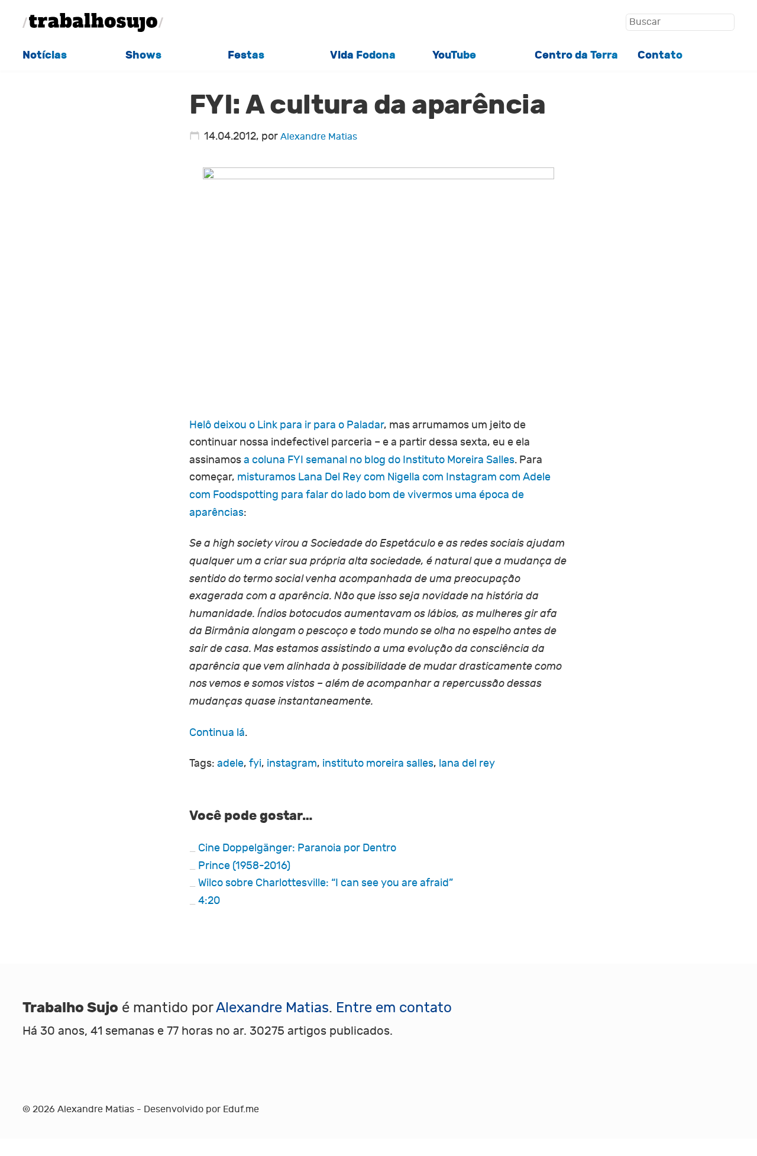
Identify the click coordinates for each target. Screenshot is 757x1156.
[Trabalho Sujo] (92, 22)
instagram (292, 763)
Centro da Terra (576, 55)
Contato (660, 55)
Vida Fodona (363, 55)
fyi (255, 763)
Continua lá (217, 732)
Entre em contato (394, 1008)
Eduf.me (241, 1109)
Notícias (44, 55)
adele (230, 763)
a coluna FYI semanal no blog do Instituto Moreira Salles (379, 460)
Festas (246, 55)
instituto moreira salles (378, 763)
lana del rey (467, 763)
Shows (143, 55)
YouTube (454, 55)
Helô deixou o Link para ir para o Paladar (286, 425)
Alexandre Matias (318, 136)
